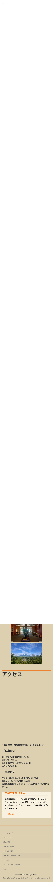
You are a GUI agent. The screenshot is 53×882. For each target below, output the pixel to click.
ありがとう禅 (8, 851)
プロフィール (8, 838)
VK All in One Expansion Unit (41, 878)
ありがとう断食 (8, 847)
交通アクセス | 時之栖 (15, 793)
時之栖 (11, 814)
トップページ (8, 833)
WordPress (14, 878)
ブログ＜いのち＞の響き (12, 865)
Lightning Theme (26, 878)
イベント (6, 860)
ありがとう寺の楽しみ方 (11, 856)
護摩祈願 (6, 842)
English (5, 869)
